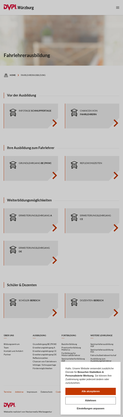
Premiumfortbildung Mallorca (71, 348)
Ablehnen (90, 400)
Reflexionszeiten (40, 358)
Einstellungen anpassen (90, 408)
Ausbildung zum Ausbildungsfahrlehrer (101, 359)
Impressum (32, 392)
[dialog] (91, 388)
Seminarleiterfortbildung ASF (73, 359)
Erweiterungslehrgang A (44, 347)
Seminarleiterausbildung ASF (101, 345)
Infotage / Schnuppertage (44, 365)
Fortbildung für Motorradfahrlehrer (71, 354)
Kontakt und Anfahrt (13, 351)
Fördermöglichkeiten (42, 368)
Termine (7, 392)
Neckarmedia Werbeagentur (39, 411)
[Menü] (117, 7)
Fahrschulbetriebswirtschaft (103, 355)
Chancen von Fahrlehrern (45, 361)
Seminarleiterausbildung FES (101, 350)
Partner (7, 354)
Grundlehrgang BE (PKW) (44, 344)
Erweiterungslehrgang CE (44, 351)
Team (6, 347)
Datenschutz (46, 392)
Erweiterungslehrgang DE (45, 354)
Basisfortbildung (69, 344)
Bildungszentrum (12, 344)
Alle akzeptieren (91, 391)
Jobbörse (19, 392)
